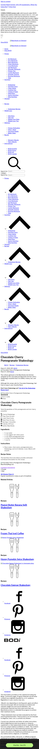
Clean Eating (12, 88)
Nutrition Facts (13, 86)
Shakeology (11, 85)
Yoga (9, 78)
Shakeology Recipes (14, 109)
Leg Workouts (12, 67)
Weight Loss (8, 110)
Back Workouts (13, 62)
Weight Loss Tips (13, 121)
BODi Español (12, 148)
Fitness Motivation (14, 128)
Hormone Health (13, 131)
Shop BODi (4, 42)
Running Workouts (14, 76)
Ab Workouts (12, 59)
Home (6, 49)
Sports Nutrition (13, 95)
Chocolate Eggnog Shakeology (15, 585)
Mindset (7, 98)
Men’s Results (12, 142)
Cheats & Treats (13, 91)
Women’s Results (13, 140)
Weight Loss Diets (13, 119)
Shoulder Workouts (14, 69)
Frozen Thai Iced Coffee (12, 533)
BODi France (12, 150)
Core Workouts (13, 66)
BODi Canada (12, 154)
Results (6, 135)
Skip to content (6, 1)
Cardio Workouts (13, 73)
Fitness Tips (12, 71)
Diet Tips (11, 117)
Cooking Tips (12, 90)
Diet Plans (11, 116)
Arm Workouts (12, 60)
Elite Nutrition (12, 97)
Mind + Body (12, 129)
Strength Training (13, 74)
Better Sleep (12, 133)
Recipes (6, 104)
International (8, 143)
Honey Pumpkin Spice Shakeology (17, 559)
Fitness (6, 54)
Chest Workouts (13, 64)
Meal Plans (11, 93)
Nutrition (7, 79)
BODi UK (11, 152)
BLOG (6, 365)
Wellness (7, 123)
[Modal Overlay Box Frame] (19, 744)
